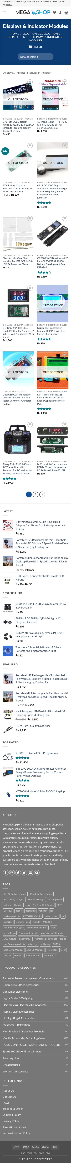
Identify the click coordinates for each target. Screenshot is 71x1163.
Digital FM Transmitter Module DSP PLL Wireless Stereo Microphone (51, 330)
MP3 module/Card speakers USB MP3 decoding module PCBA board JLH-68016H (52, 467)
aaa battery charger (13, 899)
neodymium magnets (37, 927)
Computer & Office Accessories (21, 984)
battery (7, 905)
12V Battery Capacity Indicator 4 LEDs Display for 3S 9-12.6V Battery (18, 188)
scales (63, 938)
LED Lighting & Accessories (19, 1018)
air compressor (55, 899)
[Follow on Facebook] (6, 872)
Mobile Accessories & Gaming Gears (24, 1038)
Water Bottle (49, 955)
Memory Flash (23, 921)
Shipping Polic (11, 1114)
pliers (53, 927)
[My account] (60, 12)
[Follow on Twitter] (24, 872)
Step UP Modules (35, 949)
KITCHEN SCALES (32, 916)
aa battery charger (35, 899)
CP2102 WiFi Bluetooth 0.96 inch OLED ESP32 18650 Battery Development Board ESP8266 (52, 263)
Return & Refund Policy (16, 1133)
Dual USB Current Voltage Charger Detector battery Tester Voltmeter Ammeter (17, 397)
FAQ (48, 1153)
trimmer (18, 955)
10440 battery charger (15, 894)
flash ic (19, 910)
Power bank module (28, 933)
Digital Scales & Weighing (18, 998)
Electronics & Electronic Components (25, 1004)
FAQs (6, 1102)
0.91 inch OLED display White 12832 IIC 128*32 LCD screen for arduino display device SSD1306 (18, 126)
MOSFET (47, 921)
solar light (33, 944)
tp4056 (7, 955)
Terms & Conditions (14, 1127)
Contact (39, 1153)
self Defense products (14, 944)
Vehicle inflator (33, 955)
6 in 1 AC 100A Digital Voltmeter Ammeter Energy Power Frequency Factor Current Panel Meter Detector (52, 191)
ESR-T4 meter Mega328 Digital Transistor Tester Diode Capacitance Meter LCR (51, 399)
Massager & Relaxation (16, 1024)
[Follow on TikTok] (18, 872)
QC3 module (10, 938)
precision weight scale (52, 933)
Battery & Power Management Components (29, 978)
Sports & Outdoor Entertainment (22, 1051)
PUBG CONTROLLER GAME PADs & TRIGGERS (31, 1044)
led (63, 916)
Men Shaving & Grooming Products (23, 1031)
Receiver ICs (25, 938)
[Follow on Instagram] (12, 872)
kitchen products (12, 916)
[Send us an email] (30, 872)
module (36, 921)
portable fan (10, 933)
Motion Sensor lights (14, 927)
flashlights (31, 910)
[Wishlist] (54, 12)
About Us (8, 1090)
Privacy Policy (11, 1120)
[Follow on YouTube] (37, 872)
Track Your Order (13, 1108)
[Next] (42, 494)
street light (52, 949)
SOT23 (56, 944)
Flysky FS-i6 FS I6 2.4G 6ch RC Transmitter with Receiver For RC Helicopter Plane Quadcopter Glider (17, 469)
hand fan (43, 910)
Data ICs (8, 910)
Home (15, 33)
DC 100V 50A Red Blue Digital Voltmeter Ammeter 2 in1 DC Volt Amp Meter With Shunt (18, 332)
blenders (18, 905)
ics (51, 910)
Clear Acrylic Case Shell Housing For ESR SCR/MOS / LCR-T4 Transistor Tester (18, 261)
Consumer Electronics (16, 991)
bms (28, 905)
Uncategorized (11, 1064)
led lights (8, 921)
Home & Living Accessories (18, 1011)
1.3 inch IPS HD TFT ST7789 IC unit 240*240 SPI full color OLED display (52, 124)
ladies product (51, 916)
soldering (45, 944)
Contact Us (9, 1096)
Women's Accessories (15, 1071)
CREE (59, 905)
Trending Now (11, 1058)
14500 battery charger (41, 894)
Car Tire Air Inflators (43, 905)
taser (63, 949)
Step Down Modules (13, 949)
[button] (5, 12)
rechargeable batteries (46, 938)
